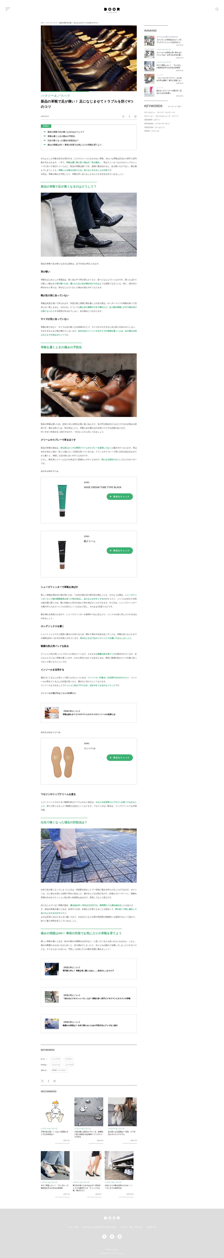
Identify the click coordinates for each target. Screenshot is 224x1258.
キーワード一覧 (174, 106)
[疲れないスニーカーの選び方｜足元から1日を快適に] (149, 92)
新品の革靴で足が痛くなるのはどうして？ (66, 132)
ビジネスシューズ (163, 116)
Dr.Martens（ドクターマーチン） (157, 124)
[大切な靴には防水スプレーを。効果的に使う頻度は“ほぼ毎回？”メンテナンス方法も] (88, 1111)
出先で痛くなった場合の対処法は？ (63, 140)
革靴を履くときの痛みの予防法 (61, 136)
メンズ (160, 112)
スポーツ (151, 1227)
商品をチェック (121, 496)
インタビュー (150, 112)
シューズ (73, 1227)
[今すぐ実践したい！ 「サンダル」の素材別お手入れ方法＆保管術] (55, 1165)
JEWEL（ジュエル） (59, 1070)
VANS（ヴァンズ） (152, 131)
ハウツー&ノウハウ (131, 1227)
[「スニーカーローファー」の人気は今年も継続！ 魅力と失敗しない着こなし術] (149, 79)
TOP (42, 22)
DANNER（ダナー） (153, 120)
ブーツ (175, 116)
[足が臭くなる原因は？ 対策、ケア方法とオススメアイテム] (122, 1111)
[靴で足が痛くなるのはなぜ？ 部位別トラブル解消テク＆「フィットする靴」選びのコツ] (87, 1165)
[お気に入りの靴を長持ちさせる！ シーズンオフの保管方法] (119, 1165)
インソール (56, 1065)
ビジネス (69, 1059)
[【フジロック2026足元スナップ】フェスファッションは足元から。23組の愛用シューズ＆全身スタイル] (149, 41)
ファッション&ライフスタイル (99, 1227)
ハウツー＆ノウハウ (51, 22)
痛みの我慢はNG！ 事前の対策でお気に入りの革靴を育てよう (75, 145)
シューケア (56, 1059)
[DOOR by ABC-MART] (112, 10)
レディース (170, 112)
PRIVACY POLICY (112, 1249)
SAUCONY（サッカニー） (155, 127)
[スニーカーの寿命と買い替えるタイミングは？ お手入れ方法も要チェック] (149, 54)
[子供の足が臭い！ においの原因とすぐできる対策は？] (55, 1111)
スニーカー (149, 116)
